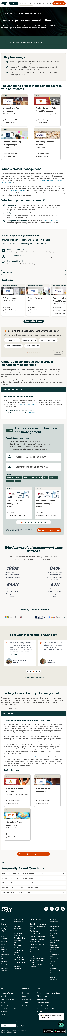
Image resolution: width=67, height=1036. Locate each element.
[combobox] (33, 42)
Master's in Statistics (37, 944)
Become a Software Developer (53, 966)
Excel (3, 944)
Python (3, 924)
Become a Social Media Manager (54, 947)
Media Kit (25, 1005)
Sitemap (40, 1011)
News (3, 1014)
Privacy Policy (42, 996)
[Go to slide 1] (30, 671)
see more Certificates (18, 968)
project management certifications (26, 757)
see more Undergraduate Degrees (38, 957)
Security (25, 1002)
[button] (30, 3)
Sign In (48, 3)
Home (3, 14)
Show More (47, 654)
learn (11, 14)
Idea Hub (25, 993)
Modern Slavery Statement (46, 1008)
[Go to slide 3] (36, 671)
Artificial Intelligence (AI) (5, 929)
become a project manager (27, 404)
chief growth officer (18, 190)
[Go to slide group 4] (31, 522)
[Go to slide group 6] (38, 522)
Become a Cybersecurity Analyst (55, 954)
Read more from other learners (33, 678)
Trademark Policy (43, 1005)
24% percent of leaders (52, 221)
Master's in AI (34, 947)
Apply (20, 1025)
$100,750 (31, 413)
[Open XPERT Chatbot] (61, 1024)
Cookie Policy (42, 999)
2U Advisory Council (8, 1008)
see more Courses (4, 969)
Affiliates (4, 1002)
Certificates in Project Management (18, 953)
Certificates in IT (19, 962)
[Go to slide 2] (33, 671)
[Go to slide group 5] (35, 522)
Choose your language (9, 1021)
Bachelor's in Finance (37, 934)
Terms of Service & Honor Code (48, 993)
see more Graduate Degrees (36, 961)
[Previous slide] (27, 671)
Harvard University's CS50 (18, 928)
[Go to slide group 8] (45, 522)
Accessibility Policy (44, 1002)
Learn (13, 3)
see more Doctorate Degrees (36, 966)
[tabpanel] (33, 299)
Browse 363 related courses (49, 530)
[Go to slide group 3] (28, 522)
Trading (3, 934)
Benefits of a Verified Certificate (54, 928)
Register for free (59, 3)
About (3, 996)
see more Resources (53, 978)
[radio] (12, 340)
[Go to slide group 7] (41, 522)
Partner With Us (7, 993)
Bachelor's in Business (37, 936)
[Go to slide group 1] (22, 522)
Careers (4, 1011)
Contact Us (26, 996)
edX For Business (39, 3)
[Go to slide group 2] (25, 522)
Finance (4, 941)
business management (46, 180)
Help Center (26, 999)
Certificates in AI (19, 948)
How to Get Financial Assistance (54, 935)
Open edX (5, 1005)
